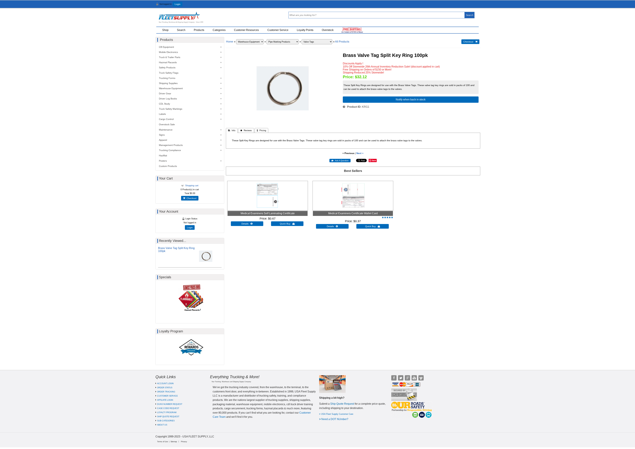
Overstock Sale (167, 124)
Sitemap (173, 442)
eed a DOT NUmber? (335, 419)
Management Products (171, 145)
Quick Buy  (287, 224)
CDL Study (164, 103)
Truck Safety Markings (170, 109)
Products (199, 30)
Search (181, 30)
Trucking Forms (167, 78)
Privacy (184, 442)
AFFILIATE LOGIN (165, 400)
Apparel (163, 140)
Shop (165, 30)
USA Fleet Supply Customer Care (337, 414)
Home (229, 41)
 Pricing (261, 130)
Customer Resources (246, 30)
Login (177, 4)
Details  (247, 224)
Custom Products (168, 166)
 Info (231, 130)
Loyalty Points (305, 30)
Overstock (328, 30)
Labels (162, 114)
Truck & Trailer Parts (169, 57)
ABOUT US (162, 425)
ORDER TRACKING (166, 392)
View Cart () (470, 5)
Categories (219, 30)
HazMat (163, 155)
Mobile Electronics (168, 52)
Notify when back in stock (410, 99)
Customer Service (277, 30)
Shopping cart (191, 185)
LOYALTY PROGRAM (166, 412)
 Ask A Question (340, 161)
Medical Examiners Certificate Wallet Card (353, 213)
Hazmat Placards (168, 62)
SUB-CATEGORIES (166, 421)
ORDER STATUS (164, 387)
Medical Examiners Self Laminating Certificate (268, 213)
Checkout (190, 198)
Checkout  (470, 42)
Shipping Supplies (168, 83)
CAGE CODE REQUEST (168, 408)
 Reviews (246, 130)
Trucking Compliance (170, 150)
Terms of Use (162, 442)
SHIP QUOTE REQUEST (168, 416)
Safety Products (167, 67)
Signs (162, 135)
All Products (342, 41)
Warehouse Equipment (171, 88)
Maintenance (165, 129)
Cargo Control (166, 119)
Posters (163, 160)
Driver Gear (165, 93)
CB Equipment (166, 47)
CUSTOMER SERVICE (167, 396)
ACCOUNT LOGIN (165, 383)
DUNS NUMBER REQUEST (169, 404)
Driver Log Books (168, 98)
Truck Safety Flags (168, 72)
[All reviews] (387, 217)
